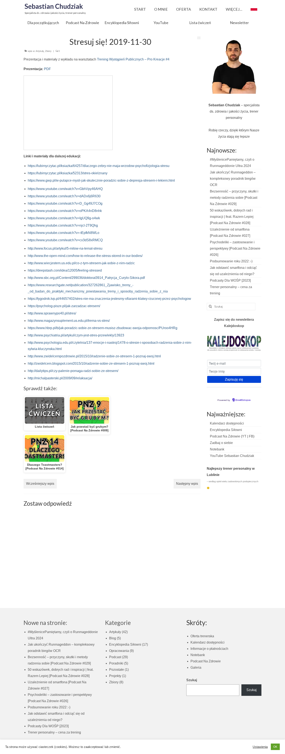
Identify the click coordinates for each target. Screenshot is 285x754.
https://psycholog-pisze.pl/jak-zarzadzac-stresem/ (64, 306)
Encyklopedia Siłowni (226, 430)
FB (251, 436)
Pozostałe (116, 669)
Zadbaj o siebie (221, 443)
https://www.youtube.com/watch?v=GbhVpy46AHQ (65, 189)
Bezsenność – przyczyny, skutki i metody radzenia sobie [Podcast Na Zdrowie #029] (234, 198)
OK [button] (275, 746)
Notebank (217, 449)
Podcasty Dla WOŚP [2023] (230, 280)
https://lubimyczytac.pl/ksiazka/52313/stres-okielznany (67, 173)
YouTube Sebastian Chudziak (232, 456)
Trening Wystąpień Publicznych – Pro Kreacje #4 (133, 59)
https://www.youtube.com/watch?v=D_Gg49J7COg (65, 203)
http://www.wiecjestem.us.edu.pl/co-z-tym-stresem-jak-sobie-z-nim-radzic (81, 263)
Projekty (115, 676)
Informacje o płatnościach (209, 648)
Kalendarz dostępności (227, 423)
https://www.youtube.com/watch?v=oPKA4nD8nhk (65, 211)
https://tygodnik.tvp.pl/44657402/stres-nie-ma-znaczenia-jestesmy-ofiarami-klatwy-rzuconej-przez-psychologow (109, 298)
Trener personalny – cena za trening (54, 732)
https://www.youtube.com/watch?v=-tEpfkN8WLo (63, 233)
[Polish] (253, 8)
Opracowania (119, 651)
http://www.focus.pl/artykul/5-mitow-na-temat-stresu (65, 248)
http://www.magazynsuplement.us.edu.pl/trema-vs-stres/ (69, 320)
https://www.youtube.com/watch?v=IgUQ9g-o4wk (64, 218)
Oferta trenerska (202, 636)
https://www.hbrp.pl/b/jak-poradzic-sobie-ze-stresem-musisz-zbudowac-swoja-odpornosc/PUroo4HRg (102, 328)
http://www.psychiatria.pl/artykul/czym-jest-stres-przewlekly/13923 (76, 335)
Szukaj (191, 680)
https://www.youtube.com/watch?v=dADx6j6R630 (64, 196)
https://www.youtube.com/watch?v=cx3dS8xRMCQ (65, 240)
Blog (112, 638)
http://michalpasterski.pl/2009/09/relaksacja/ (60, 378)
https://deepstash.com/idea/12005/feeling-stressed (65, 270)
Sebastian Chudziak (54, 6)
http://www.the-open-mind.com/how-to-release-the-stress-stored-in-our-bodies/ (85, 256)
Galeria (195, 667)
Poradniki (116, 663)
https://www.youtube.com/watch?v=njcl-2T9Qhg (63, 225)
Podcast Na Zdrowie (225, 436)
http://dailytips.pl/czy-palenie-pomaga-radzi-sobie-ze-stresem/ (73, 371)
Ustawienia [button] (260, 747)
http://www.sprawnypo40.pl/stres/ (52, 313)
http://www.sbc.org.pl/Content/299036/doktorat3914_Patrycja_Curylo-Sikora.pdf (86, 278)
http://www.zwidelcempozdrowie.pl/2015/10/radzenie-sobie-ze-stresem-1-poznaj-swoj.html (94, 356)
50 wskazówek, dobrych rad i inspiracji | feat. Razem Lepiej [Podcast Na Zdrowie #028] (231, 217)
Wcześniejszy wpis (40, 483)
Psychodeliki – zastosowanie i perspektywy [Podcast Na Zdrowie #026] (235, 248)
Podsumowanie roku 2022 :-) (231, 261)
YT (244, 436)
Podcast (115, 657)
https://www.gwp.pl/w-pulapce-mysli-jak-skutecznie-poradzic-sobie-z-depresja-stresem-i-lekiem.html (101, 180)
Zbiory (48, 51)
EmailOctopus (243, 400)
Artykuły (40, 51)
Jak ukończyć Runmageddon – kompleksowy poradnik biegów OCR (233, 179)
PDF (47, 69)
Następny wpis (187, 483)
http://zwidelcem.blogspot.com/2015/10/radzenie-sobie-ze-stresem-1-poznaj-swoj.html (91, 363)
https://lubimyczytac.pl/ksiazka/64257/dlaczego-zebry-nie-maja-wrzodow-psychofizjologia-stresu (98, 166)
